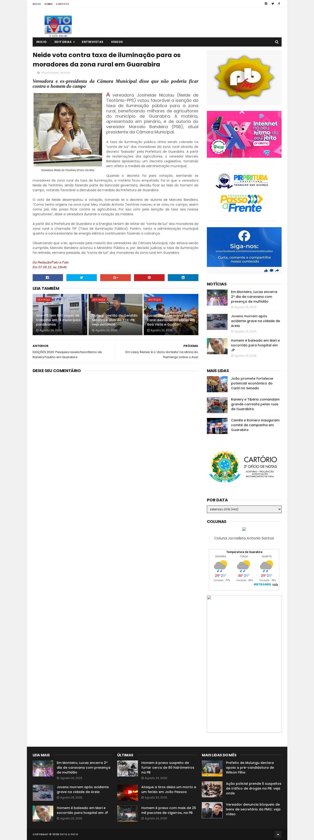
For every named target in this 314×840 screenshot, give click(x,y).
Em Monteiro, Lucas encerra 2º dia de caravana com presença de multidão (254, 297)
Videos (117, 42)
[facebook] (279, 3)
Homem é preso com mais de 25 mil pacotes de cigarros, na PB (168, 810)
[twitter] (273, 3)
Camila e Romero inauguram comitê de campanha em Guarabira (255, 425)
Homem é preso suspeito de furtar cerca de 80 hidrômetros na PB (167, 767)
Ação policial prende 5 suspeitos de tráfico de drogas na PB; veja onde (253, 788)
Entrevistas (92, 42)
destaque (43, 299)
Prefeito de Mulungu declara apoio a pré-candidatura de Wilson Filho (250, 767)
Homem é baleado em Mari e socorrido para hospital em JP (255, 345)
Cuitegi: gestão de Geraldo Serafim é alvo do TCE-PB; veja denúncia (115, 320)
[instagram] (266, 3)
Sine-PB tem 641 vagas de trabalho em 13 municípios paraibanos (58, 320)
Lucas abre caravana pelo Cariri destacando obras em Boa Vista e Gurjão (171, 320)
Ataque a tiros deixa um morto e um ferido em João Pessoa (168, 789)
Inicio (37, 4)
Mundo (65, 73)
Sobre (48, 4)
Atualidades (50, 73)
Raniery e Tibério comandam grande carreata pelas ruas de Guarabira (255, 404)
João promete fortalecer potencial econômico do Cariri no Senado (252, 383)
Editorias (63, 42)
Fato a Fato (69, 834)
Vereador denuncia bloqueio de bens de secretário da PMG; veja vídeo (253, 809)
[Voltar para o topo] (278, 834)
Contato (62, 4)
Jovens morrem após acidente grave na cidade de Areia (255, 321)
